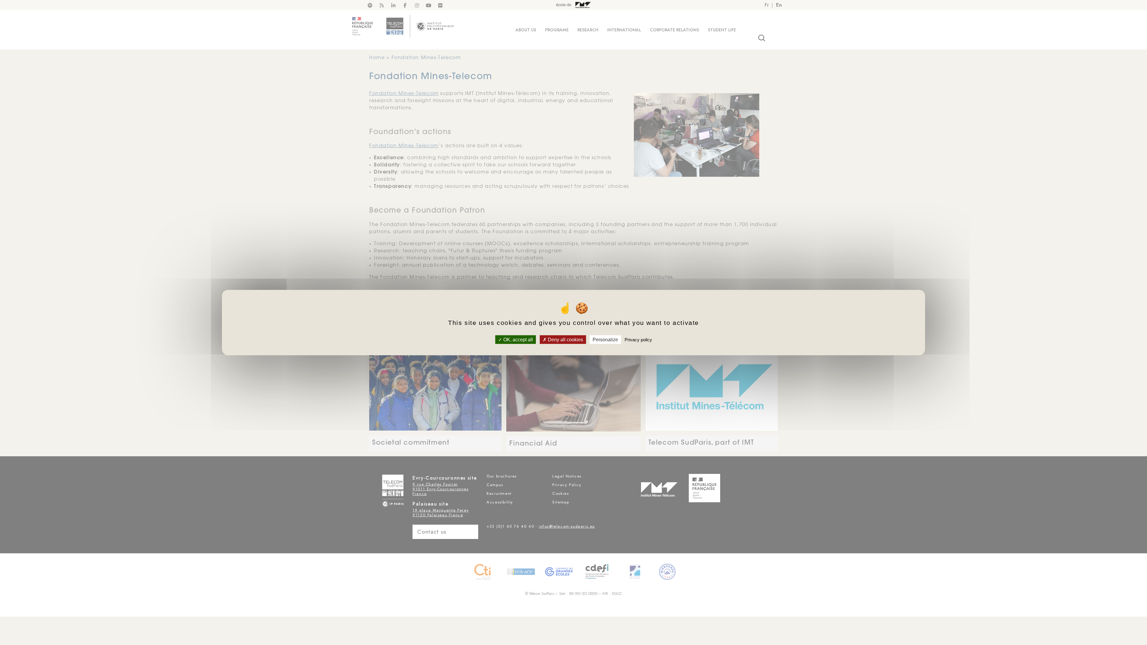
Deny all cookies (565, 339)
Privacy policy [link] (638, 339)
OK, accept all (517, 339)
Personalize (605, 339)
